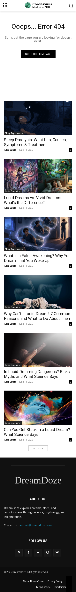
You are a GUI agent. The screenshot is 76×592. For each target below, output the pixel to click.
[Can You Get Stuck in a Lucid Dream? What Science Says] (38, 408)
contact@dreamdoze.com (35, 525)
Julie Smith (10, 149)
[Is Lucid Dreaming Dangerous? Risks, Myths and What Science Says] (38, 350)
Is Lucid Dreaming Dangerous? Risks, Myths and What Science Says (37, 374)
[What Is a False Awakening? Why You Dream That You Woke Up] (38, 234)
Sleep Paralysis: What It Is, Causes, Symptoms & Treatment (35, 142)
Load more (37, 448)
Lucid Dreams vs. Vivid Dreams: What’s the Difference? (32, 200)
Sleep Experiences (14, 133)
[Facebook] (28, 552)
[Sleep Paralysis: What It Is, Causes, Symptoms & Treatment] (38, 118)
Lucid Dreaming (13, 191)
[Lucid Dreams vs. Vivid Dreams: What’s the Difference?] (38, 176)
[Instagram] (47, 552)
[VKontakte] (57, 552)
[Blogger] (19, 552)
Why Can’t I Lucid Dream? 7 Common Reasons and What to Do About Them (37, 316)
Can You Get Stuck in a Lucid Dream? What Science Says (37, 432)
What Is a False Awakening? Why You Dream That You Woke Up (37, 258)
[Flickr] (38, 552)
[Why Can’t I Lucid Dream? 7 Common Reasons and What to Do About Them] (38, 292)
